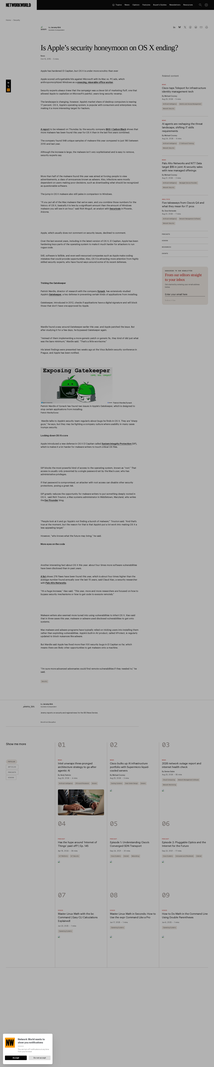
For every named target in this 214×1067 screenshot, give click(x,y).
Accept (16, 1058)
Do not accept (40, 1058)
